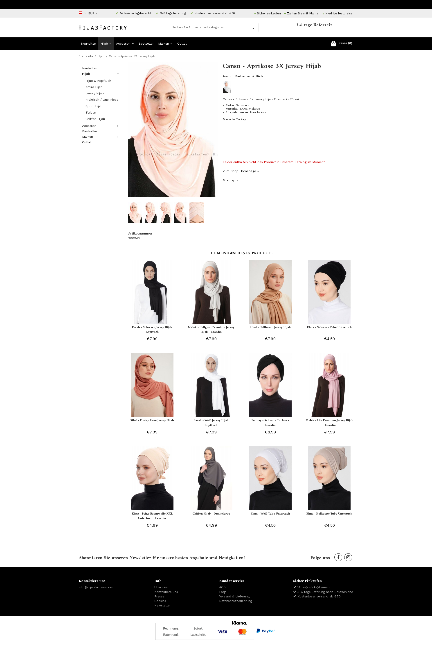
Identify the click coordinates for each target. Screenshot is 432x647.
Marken (163, 43)
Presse (159, 596)
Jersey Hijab (95, 93)
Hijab (104, 43)
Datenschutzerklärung (235, 601)
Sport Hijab (94, 106)
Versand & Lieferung (234, 596)
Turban (91, 112)
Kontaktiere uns (166, 592)
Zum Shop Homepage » (241, 171)
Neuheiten (88, 43)
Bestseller (146, 43)
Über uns (161, 587)
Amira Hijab (94, 87)
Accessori (123, 43)
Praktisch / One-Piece (102, 99)
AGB (222, 587)
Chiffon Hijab (95, 119)
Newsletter (162, 605)
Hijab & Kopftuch (98, 80)
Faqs (222, 592)
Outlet (182, 43)
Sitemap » (230, 180)
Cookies (160, 601)
